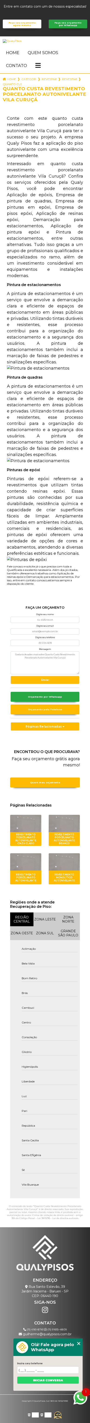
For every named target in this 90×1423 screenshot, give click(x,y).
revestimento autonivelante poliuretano (69, 79)
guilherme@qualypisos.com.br (47, 1334)
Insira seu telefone (30, 1363)
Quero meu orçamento (45, 782)
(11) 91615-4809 (57, 1329)
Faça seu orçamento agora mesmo (22, 23)
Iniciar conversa (48, 1380)
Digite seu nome (45, 614)
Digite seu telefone (45, 637)
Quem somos (43, 52)
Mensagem (45, 649)
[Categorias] (38, 65)
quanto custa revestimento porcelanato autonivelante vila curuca (12, 84)
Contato (16, 65)
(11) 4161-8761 (35, 1329)
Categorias (28, 79)
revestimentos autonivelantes (49, 79)
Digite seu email (45, 626)
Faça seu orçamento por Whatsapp (67, 23)
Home (12, 52)
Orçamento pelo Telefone (45, 709)
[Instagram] (45, 1309)
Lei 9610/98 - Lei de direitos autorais (57, 1218)
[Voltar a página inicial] (45, 41)
